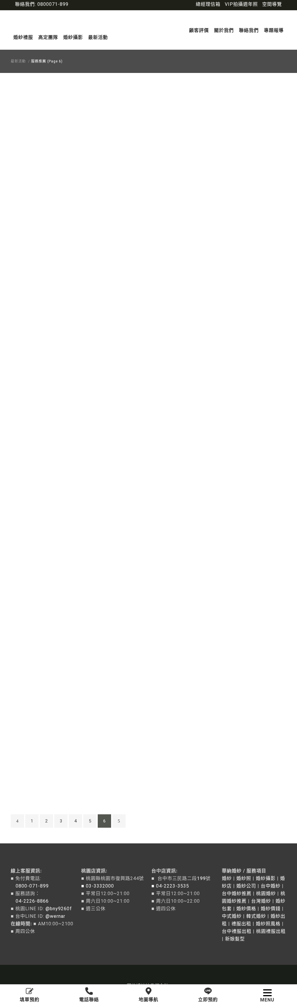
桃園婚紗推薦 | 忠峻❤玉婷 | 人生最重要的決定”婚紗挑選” (55, 666)
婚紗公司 (246, 886)
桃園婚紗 (266, 893)
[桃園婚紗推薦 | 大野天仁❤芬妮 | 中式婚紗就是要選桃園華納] (55, 731)
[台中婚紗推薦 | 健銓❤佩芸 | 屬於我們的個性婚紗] (55, 524)
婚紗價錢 (270, 908)
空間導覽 (272, 4)
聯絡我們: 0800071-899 (41, 4)
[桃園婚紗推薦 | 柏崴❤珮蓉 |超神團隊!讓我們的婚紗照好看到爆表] (55, 316)
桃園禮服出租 (271, 931)
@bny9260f (59, 908)
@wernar (55, 916)
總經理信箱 (208, 4)
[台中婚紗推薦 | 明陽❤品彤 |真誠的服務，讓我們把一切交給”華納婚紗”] (55, 213)
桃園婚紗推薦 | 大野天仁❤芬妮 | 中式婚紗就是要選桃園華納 (55, 770)
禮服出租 (241, 923)
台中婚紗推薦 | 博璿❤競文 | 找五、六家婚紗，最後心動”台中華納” (55, 459)
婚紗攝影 (266, 878)
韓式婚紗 (256, 916)
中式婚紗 (232, 916)
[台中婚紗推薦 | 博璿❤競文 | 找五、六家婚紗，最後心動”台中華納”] (55, 420)
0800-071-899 (30, 886)
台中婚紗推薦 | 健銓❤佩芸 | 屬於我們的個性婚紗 (55, 562)
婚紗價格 (246, 908)
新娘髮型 (235, 939)
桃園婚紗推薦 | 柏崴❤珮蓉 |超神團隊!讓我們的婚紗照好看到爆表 (55, 355)
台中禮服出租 (236, 931)
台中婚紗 (270, 886)
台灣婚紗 (261, 901)
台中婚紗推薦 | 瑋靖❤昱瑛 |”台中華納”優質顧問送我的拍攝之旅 (55, 148)
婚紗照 (243, 878)
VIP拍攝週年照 (241, 4)
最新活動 (18, 61)
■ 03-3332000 (97, 886)
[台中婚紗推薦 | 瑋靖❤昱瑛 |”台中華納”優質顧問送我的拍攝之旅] (55, 109)
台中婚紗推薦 (236, 893)
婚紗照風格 (268, 923)
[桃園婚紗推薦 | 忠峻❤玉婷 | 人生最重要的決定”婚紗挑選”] (55, 627)
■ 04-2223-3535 (170, 886)
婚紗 (227, 878)
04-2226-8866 (30, 901)
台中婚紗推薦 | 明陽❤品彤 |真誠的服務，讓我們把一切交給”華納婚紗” (55, 251)
